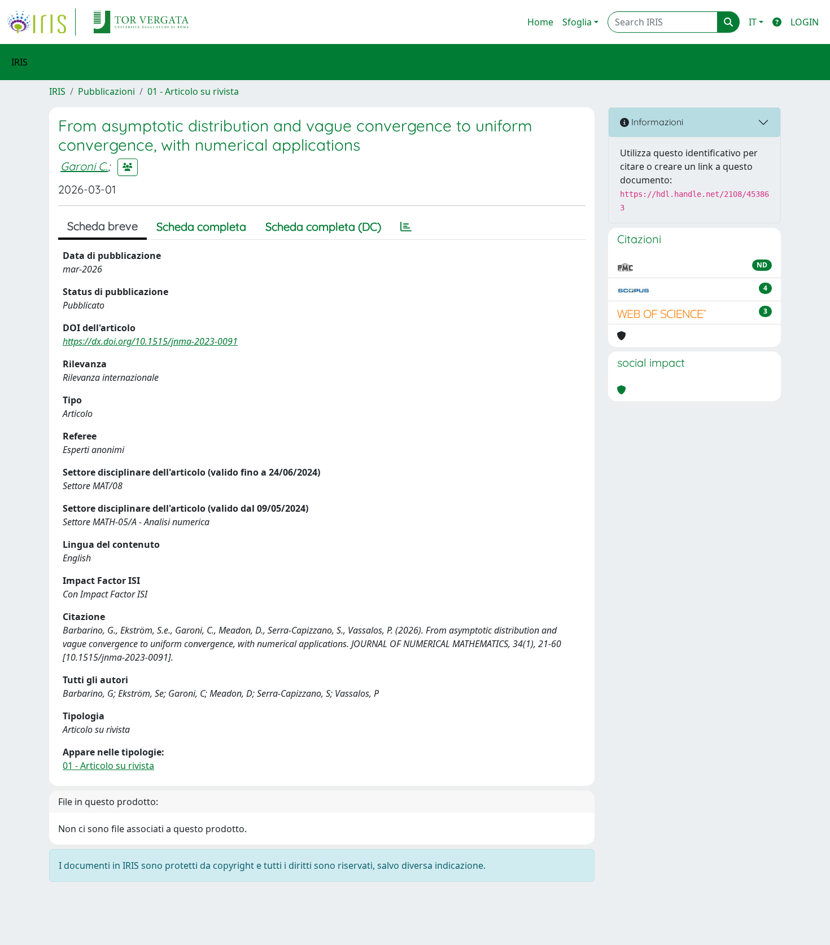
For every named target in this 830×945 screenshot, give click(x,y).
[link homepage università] (141, 22)
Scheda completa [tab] (201, 226)
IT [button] (753, 22)
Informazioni (656, 122)
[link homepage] (41, 22)
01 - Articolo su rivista (193, 91)
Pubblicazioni (106, 91)
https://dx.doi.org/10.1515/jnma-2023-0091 (150, 341)
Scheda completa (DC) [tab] (323, 226)
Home (540, 22)
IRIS (57, 91)
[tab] (406, 227)
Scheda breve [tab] (102, 226)
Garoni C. (84, 166)
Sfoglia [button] (577, 22)
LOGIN (804, 22)
